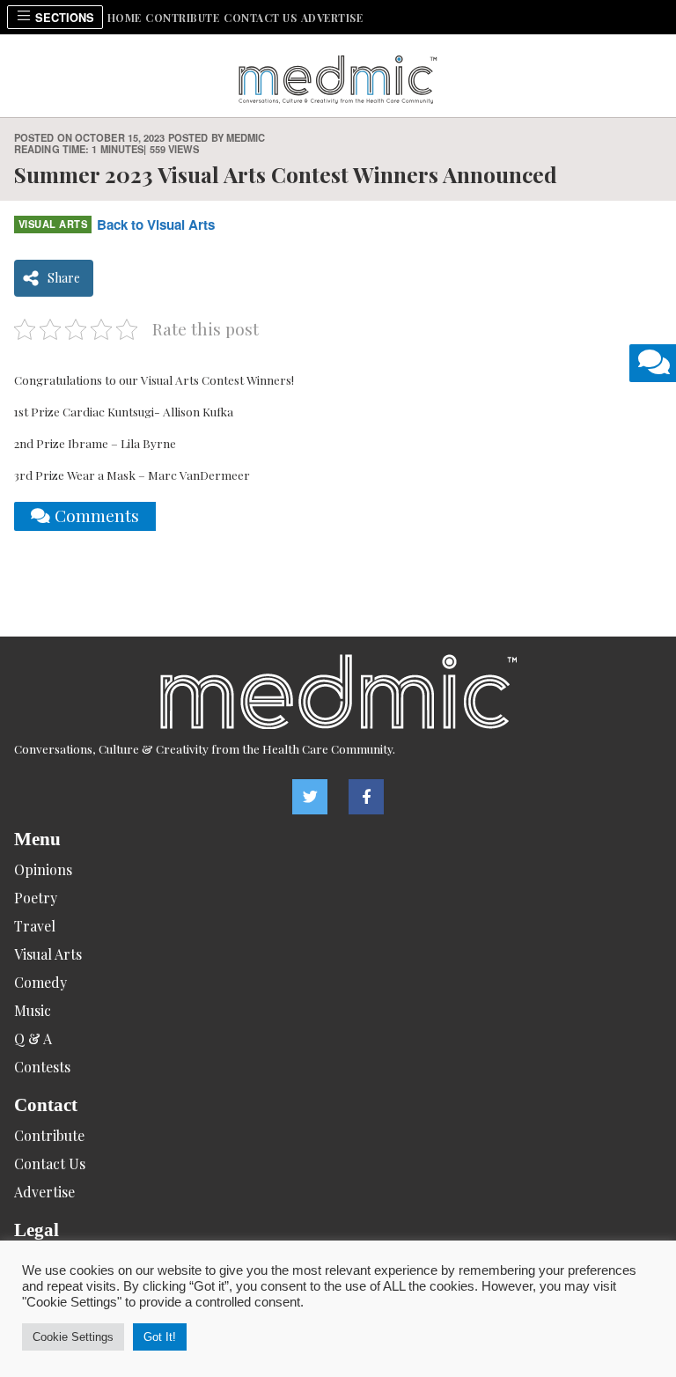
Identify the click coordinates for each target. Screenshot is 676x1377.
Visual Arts (53, 224)
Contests (42, 1066)
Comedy (40, 982)
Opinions (43, 869)
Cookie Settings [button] (73, 1337)
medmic (246, 137)
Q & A (33, 1038)
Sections (63, 18)
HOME (124, 18)
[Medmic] (338, 691)
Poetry (35, 897)
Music (32, 1010)
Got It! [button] (159, 1337)
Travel (34, 926)
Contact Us (260, 18)
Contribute (182, 18)
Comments (94, 515)
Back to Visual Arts (156, 224)
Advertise (332, 18)
